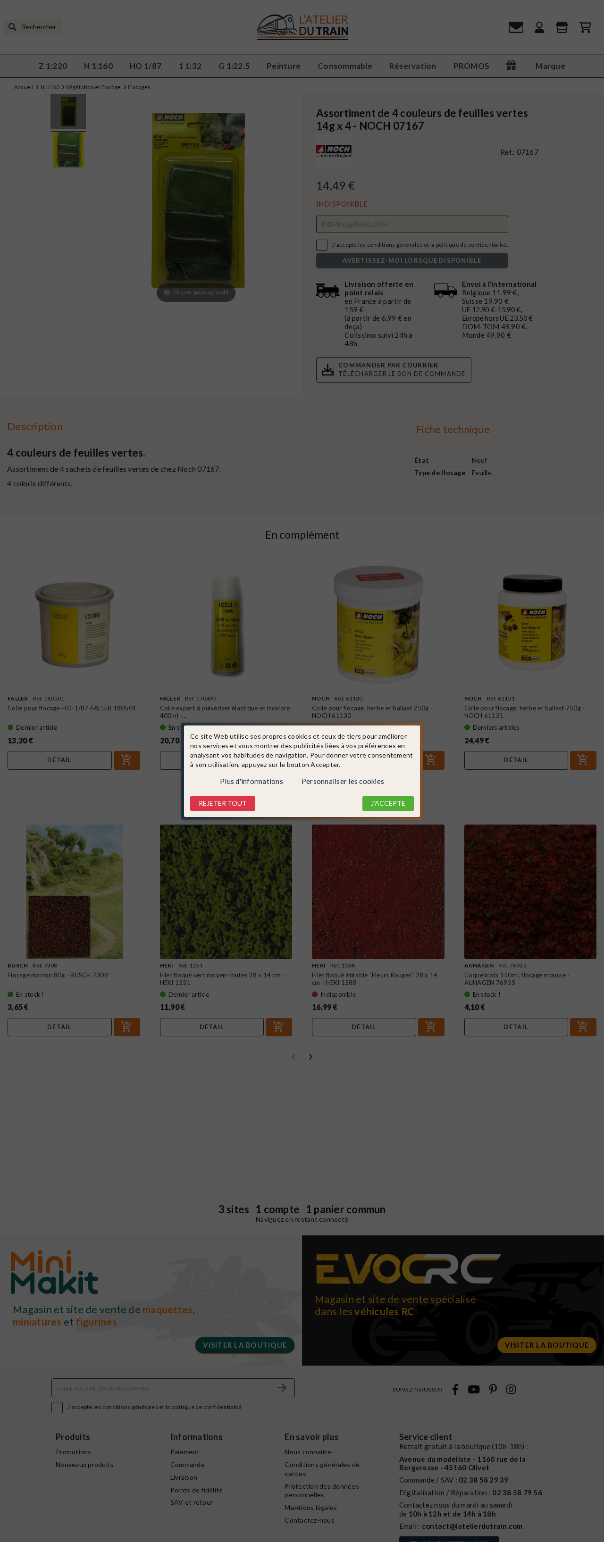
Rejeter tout (223, 803)
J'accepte (388, 803)
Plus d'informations (251, 781)
